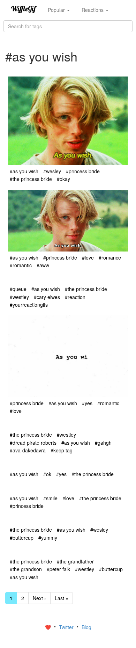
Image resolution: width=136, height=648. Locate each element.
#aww (43, 265)
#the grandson (26, 569)
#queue (18, 288)
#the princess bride (31, 178)
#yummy (47, 537)
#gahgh (103, 442)
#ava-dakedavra (28, 450)
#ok (47, 474)
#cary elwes (47, 296)
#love (88, 257)
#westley (19, 296)
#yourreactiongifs (29, 304)
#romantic (21, 265)
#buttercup (21, 537)
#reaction (75, 296)
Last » (61, 598)
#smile (50, 498)
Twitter (67, 627)
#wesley (52, 171)
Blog (86, 627)
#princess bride (83, 171)
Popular (57, 9)
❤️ (48, 627)
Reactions (93, 9)
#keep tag (62, 450)
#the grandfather (75, 561)
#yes (87, 403)
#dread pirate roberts (33, 442)
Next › (39, 598)
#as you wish (24, 171)
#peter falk (58, 569)
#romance (110, 257)
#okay (63, 178)
